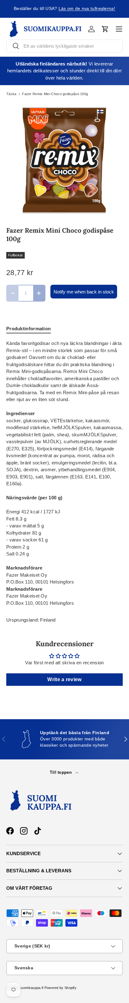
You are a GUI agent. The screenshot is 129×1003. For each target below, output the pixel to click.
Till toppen (61, 772)
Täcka (11, 94)
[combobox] (64, 46)
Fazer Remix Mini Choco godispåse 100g (55, 94)
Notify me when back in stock (84, 291)
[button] (105, 29)
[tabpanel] (64, 473)
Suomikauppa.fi (31, 988)
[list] (64, 161)
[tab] (28, 328)
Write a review (64, 679)
